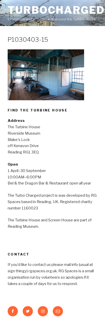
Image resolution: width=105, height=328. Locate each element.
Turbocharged (56, 10)
